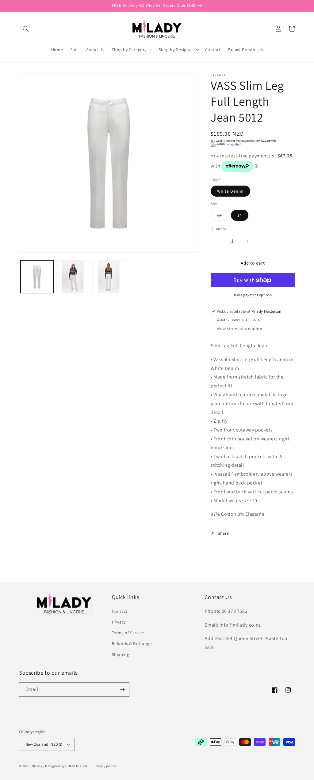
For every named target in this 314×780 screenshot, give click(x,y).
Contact (120, 611)
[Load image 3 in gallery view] (108, 276)
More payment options (253, 294)
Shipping (120, 654)
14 (239, 215)
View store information (239, 328)
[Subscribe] (122, 689)
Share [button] (223, 533)
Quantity (218, 229)
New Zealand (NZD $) (44, 744)
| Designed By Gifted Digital (65, 766)
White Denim (230, 191)
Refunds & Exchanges (133, 643)
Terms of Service (128, 632)
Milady (37, 766)
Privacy (119, 622)
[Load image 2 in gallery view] (72, 276)
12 (222, 216)
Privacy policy (105, 766)
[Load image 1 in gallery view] (37, 276)
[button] (26, 29)
